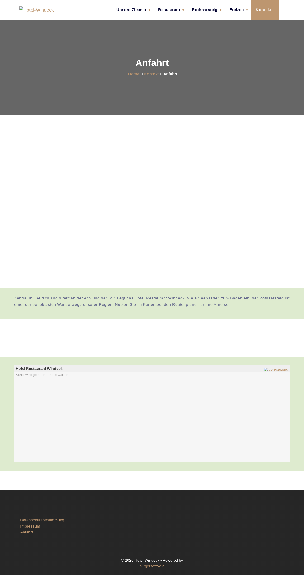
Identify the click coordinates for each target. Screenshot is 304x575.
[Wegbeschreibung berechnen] (277, 369)
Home (133, 74)
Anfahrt (26, 532)
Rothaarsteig (205, 10)
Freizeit (236, 10)
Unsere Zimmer (131, 10)
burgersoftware (152, 566)
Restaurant (169, 10)
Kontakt (263, 10)
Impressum (30, 526)
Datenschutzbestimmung (42, 520)
